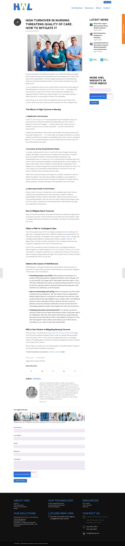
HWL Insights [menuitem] (86, 503)
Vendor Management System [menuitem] (56, 503)
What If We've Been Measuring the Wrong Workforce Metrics (101, 26)
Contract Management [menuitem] (20, 519)
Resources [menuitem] (89, 8)
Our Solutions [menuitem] (77, 8)
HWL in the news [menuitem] (87, 505)
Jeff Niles (41, 357)
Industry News (123, 29)
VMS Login (107, 2)
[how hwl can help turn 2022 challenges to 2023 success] (123, 273)
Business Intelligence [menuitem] (54, 506)
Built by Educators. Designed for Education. (100, 35)
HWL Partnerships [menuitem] (19, 505)
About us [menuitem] (16, 503)
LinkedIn (48, 402)
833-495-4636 (92, 529)
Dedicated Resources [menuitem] (19, 521)
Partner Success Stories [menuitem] (20, 506)
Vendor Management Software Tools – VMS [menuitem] (25, 524)
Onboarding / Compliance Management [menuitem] (25, 522)
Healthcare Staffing (32, 31)
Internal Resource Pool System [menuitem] (56, 505)
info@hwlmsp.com (93, 533)
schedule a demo (54, 352)
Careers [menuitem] (16, 508)
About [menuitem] (98, 8)
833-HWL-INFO (92, 527)
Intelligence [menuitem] (17, 526)
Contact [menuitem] (106, 8)
